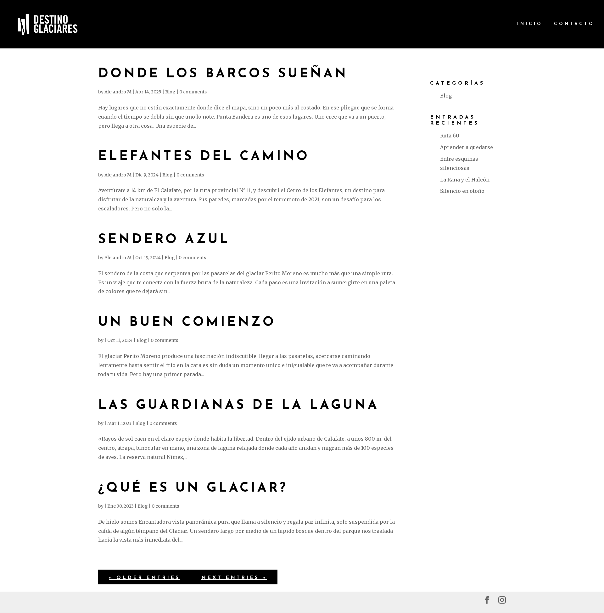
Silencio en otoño (462, 191)
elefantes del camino (204, 156)
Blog (170, 92)
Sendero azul (164, 239)
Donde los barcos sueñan (223, 74)
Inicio (530, 24)
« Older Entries (144, 577)
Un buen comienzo (187, 322)
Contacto (574, 24)
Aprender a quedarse (466, 147)
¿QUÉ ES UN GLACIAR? (193, 488)
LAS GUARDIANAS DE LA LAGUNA (238, 405)
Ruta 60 (449, 135)
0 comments (193, 92)
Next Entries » (234, 577)
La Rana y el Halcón (464, 179)
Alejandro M (117, 92)
